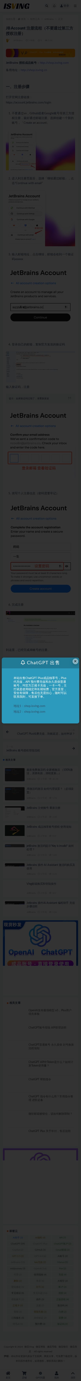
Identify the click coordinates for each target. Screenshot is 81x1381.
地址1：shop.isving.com (29, 706)
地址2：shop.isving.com (29, 711)
